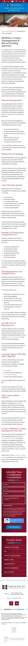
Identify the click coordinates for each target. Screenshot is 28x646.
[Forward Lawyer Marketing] (14, 640)
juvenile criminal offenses (13, 337)
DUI (5, 551)
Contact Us (14, 631)
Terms (15, 521)
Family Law (8, 560)
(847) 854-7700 (16, 598)
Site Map (14, 629)
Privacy (12, 521)
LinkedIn (17, 603)
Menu (23, 1)
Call (8, 1)
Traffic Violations (12, 556)
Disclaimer (14, 628)
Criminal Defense (11, 31)
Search (20, 1)
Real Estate (9, 572)
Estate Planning (11, 568)
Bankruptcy (9, 564)
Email (12, 1)
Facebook (11, 603)
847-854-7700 (14, 10)
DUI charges (7, 370)
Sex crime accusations (10, 374)
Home (4, 1)
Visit (16, 1)
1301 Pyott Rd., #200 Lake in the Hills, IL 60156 (17, 593)
